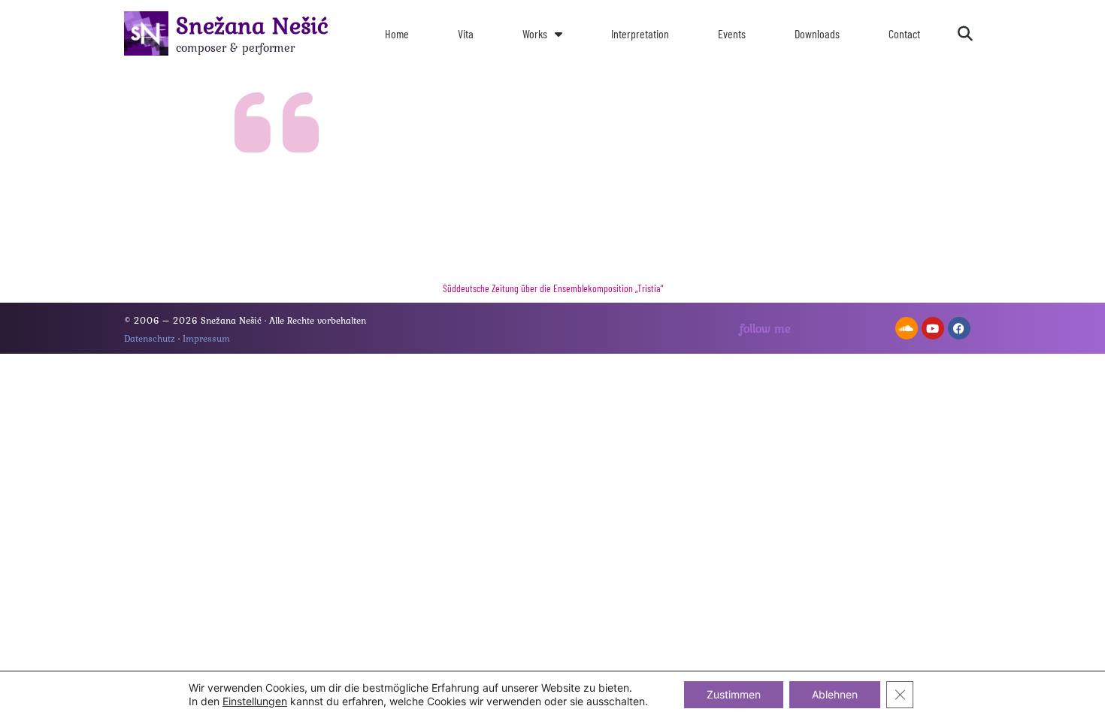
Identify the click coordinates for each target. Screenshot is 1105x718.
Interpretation (640, 33)
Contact (904, 33)
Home (397, 33)
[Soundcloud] (906, 328)
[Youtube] (933, 328)
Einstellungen (255, 701)
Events (732, 33)
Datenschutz (149, 338)
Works (534, 33)
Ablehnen (835, 694)
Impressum (206, 338)
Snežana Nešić (252, 25)
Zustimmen (734, 694)
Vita (466, 33)
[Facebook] (959, 328)
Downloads (817, 33)
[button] (965, 34)
